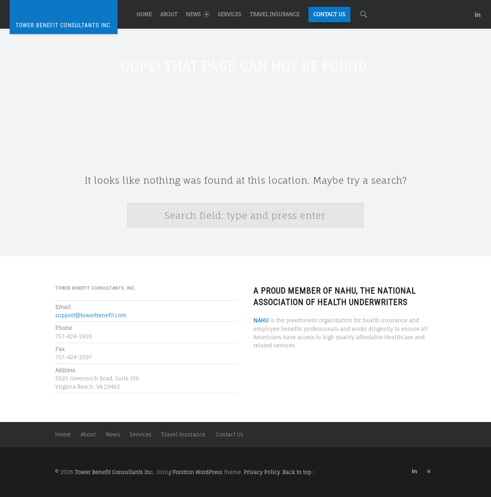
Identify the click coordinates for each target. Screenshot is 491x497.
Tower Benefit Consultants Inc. (114, 472)
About (169, 14)
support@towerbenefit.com (91, 315)
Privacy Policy (262, 472)
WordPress (209, 472)
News (193, 14)
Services (230, 14)
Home (144, 14)
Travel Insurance (275, 14)
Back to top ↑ (299, 472)
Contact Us (329, 14)
